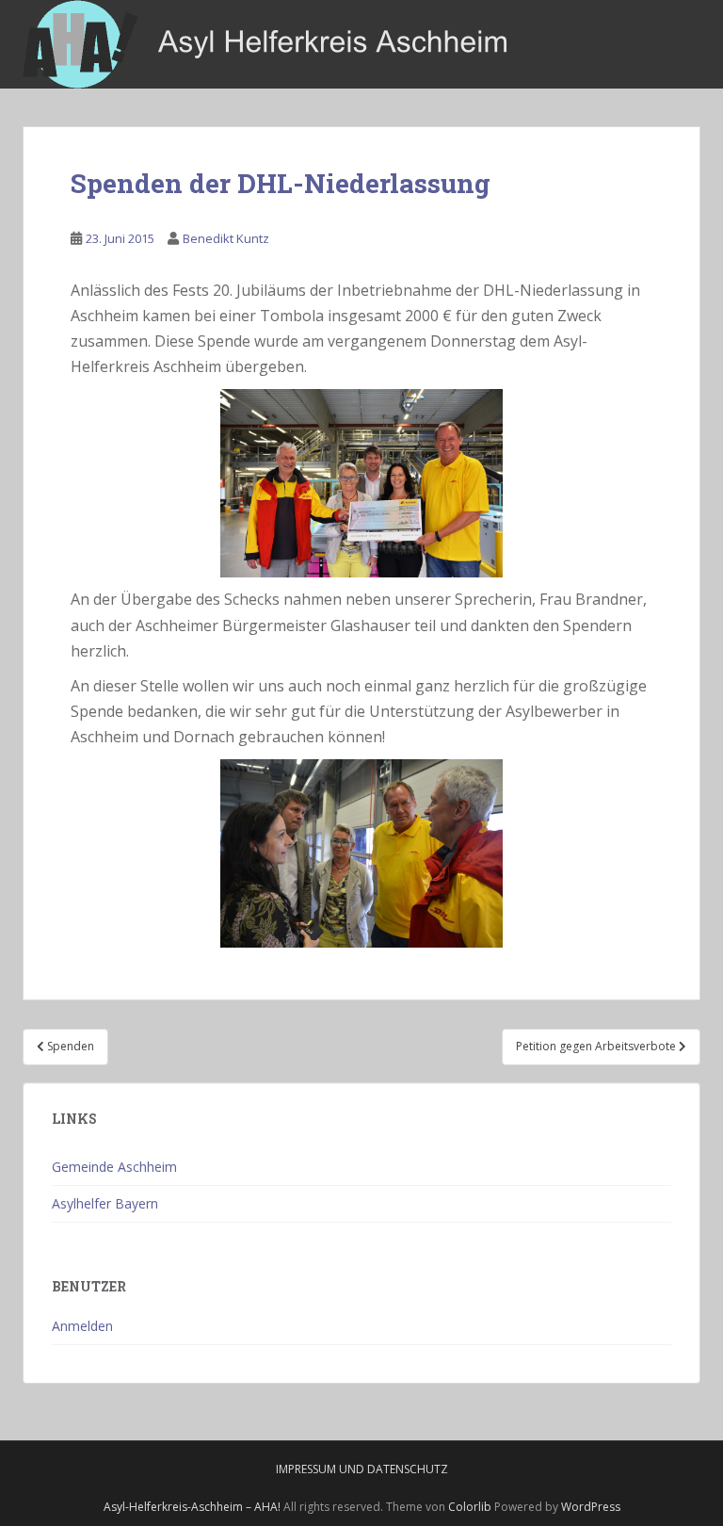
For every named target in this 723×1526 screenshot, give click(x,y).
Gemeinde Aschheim (114, 1167)
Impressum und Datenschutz (362, 1469)
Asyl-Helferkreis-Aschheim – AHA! (192, 1507)
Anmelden (82, 1326)
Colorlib (469, 1507)
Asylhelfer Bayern (105, 1203)
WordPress (590, 1507)
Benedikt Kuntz (226, 238)
